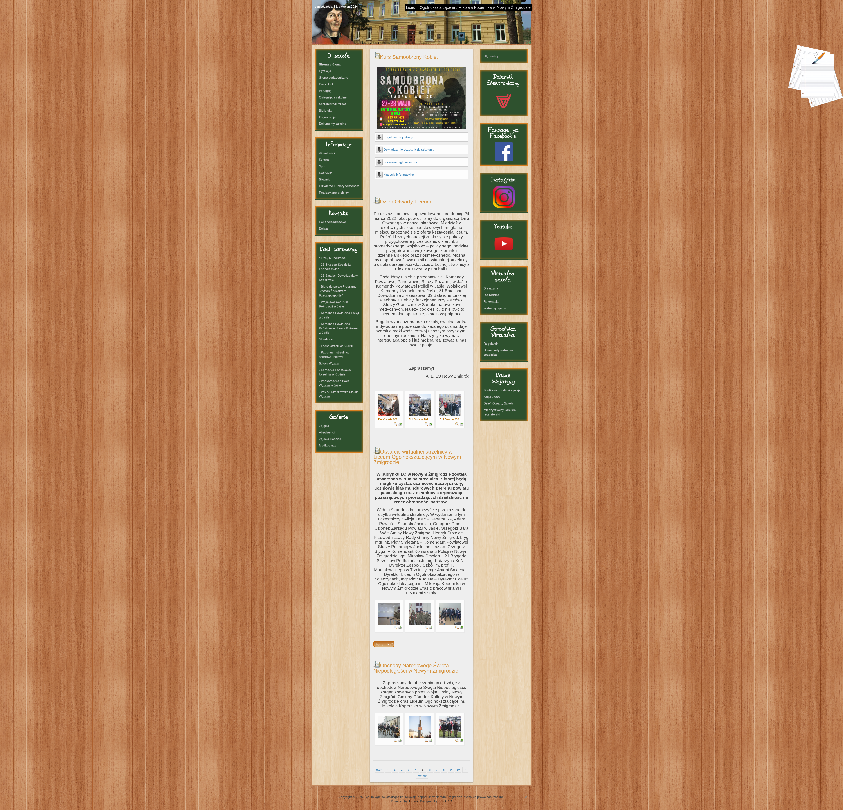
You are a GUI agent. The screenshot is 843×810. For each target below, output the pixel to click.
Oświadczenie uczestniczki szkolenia (409, 149)
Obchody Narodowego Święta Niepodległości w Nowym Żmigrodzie (415, 668)
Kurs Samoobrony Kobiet (409, 57)
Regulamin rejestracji (398, 137)
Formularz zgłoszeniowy (400, 162)
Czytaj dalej (383, 644)
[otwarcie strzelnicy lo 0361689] (389, 614)
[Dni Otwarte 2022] (389, 405)
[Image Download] (400, 424)
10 (458, 769)
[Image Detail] (395, 424)
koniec (422, 775)
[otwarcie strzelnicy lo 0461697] (450, 614)
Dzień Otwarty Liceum (405, 202)
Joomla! (413, 801)
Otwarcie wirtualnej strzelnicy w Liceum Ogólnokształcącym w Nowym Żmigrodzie (417, 457)
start (379, 769)
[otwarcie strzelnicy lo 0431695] (420, 614)
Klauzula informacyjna (399, 174)
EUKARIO (445, 801)
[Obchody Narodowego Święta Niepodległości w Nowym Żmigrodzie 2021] (389, 727)
